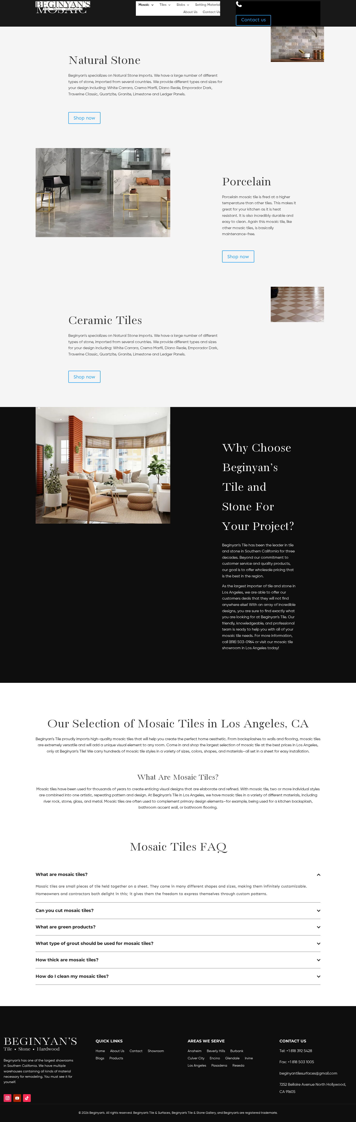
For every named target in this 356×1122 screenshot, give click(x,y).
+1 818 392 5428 (299, 1051)
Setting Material (207, 5)
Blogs (100, 1058)
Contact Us (211, 12)
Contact (136, 1051)
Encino (215, 1058)
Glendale (232, 1058)
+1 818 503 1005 (301, 1062)
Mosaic (144, 5)
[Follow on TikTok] (27, 1098)
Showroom (156, 1051)
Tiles (163, 5)
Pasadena (219, 1065)
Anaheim (194, 1051)
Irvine (249, 1058)
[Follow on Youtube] (17, 1098)
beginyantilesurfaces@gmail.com (308, 1074)
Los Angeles (197, 1065)
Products (116, 1058)
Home (100, 1051)
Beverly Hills (216, 1051)
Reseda (238, 1065)
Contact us (253, 20)
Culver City (196, 1058)
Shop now (84, 118)
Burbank (236, 1051)
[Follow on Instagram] (7, 1098)
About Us (190, 12)
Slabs (181, 5)
